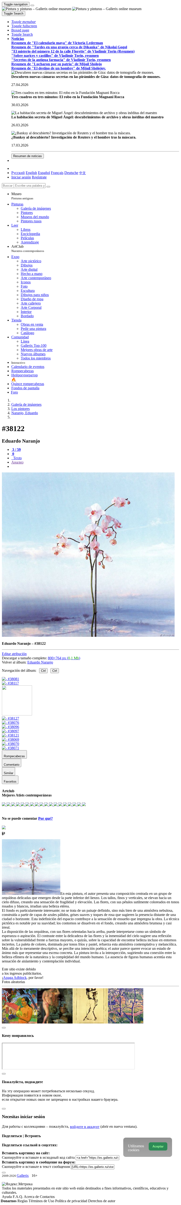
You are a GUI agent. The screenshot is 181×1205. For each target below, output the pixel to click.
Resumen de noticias (27, 156)
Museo (22, 196)
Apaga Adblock (15, 978)
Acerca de (32, 1197)
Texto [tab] (17, 458)
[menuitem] (82, 173)
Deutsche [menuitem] (71, 173)
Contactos (47, 1197)
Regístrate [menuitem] (39, 177)
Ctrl (43, 670)
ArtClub (27, 248)
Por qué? (45, 818)
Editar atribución (14, 654)
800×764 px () (64, 658)
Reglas (23, 1201)
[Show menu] (32, 5)
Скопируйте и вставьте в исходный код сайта (38, 1157)
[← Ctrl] (10, 683)
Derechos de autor (101, 1201)
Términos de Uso (42, 1201)
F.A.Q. (18, 1197)
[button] (23, 22)
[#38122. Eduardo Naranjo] (88, 635)
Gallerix (23, 1176)
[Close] (48, 186)
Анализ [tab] (17, 462)
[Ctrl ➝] (10, 718)
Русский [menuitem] (18, 173)
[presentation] (95, 466)
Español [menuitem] (44, 173)
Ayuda (7, 1197)
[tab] (16, 450)
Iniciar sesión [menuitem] (21, 177)
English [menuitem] (31, 173)
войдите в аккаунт (84, 1127)
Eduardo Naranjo (40, 662)
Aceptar (158, 1146)
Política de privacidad (71, 1201)
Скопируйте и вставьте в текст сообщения (36, 1167)
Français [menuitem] (57, 173)
